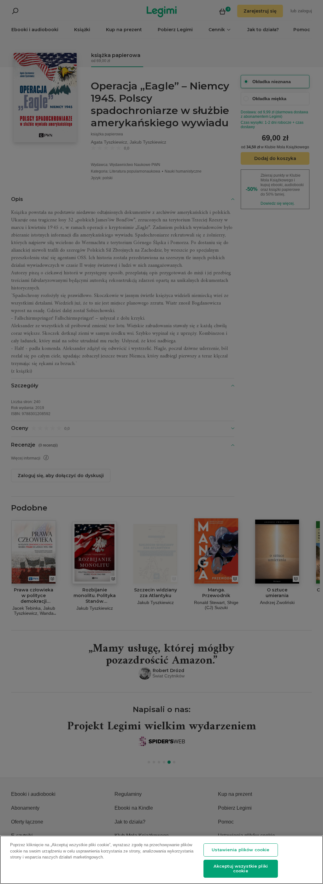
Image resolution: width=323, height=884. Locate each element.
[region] (161, 860)
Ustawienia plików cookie (240, 849)
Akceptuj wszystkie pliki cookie (241, 869)
